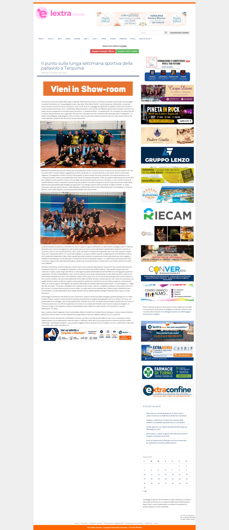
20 (166, 479)
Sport (60, 39)
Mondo (103, 39)
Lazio (95, 39)
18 (151, 479)
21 (173, 479)
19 (158, 479)
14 (173, 474)
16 (186, 474)
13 (166, 474)
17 (145, 479)
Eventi (50, 39)
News (41, 39)
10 (145, 474)
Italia (86, 39)
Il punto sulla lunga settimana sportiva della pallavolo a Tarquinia (87, 66)
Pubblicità (123, 39)
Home (77, 523)
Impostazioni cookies (179, 33)
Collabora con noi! (95, 523)
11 (151, 474)
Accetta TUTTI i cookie (127, 51)
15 (179, 474)
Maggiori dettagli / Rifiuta (103, 51)
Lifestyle (77, 39)
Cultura (67, 39)
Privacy (132, 39)
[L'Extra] (60, 13)
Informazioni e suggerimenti (114, 523)
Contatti (113, 39)
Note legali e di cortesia (134, 523)
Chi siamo (84, 523)
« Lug (144, 491)
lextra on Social (144, 39)
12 (158, 474)
